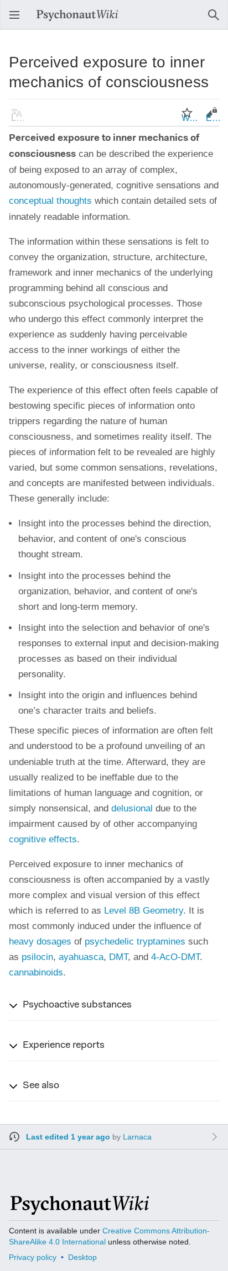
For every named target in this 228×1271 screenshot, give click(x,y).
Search (217, 20)
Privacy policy (32, 1257)
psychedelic (109, 941)
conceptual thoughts (50, 201)
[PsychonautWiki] (79, 1210)
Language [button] (20, 118)
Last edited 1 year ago (68, 1136)
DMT (118, 957)
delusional (132, 808)
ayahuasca (81, 957)
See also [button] (41, 1086)
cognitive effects (43, 839)
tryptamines (161, 941)
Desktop (82, 1257)
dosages (54, 941)
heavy (21, 941)
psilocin (37, 957)
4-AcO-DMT (175, 957)
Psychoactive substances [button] (77, 1005)
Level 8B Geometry (143, 910)
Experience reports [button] (64, 1046)
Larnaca (137, 1136)
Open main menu (18, 20)
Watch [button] (190, 118)
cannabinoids (36, 972)
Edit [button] (213, 118)
